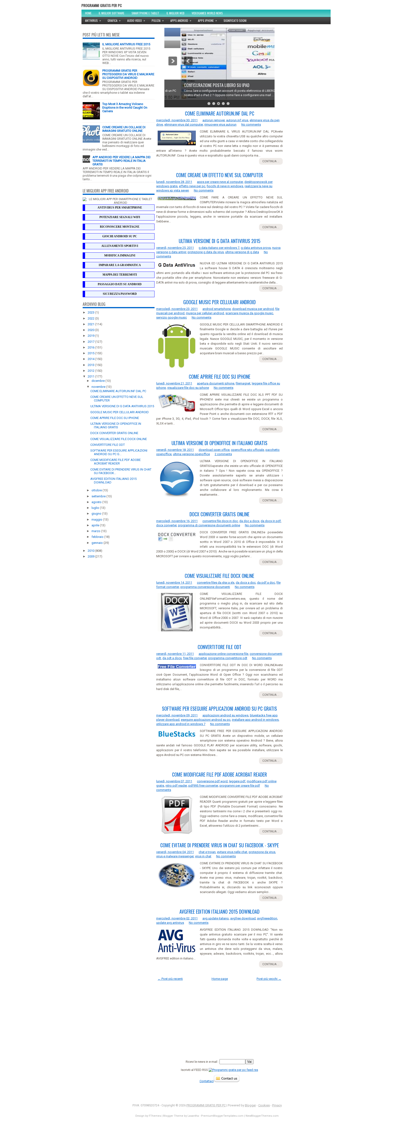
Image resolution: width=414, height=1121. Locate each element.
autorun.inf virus (237, 120)
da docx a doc (246, 582)
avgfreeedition (267, 918)
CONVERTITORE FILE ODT (107, 445)
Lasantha (193, 1115)
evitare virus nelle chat (232, 852)
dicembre (98, 381)
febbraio (98, 537)
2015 (91, 353)
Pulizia (158, 20)
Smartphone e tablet (145, 13)
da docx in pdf (271, 521)
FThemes (155, 1115)
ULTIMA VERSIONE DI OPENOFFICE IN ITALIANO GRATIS (115, 425)
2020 (91, 330)
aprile (96, 525)
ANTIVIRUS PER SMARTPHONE (120, 207)
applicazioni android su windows (225, 715)
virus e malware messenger (175, 856)
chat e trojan (207, 852)
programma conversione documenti (205, 587)
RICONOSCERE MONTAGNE (119, 226)
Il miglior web (175, 13)
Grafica (114, 20)
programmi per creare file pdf (239, 785)
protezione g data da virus (206, 252)
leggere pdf (237, 781)
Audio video (136, 20)
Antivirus (93, 20)
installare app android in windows (255, 719)
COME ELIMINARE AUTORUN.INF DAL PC (118, 391)
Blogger (250, 1105)
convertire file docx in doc (220, 521)
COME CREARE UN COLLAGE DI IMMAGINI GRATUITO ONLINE (123, 129)
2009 (91, 556)
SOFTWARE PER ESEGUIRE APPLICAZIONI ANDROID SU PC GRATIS (219, 708)
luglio (96, 508)
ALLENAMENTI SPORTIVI (119, 246)
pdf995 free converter (203, 785)
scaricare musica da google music (249, 313)
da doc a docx (249, 521)
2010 (91, 550)
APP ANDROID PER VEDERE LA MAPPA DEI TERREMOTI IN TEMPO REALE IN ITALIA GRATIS (121, 160)
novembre (99, 387)
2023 (91, 312)
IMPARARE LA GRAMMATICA (120, 265)
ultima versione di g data (242, 252)
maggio (97, 519)
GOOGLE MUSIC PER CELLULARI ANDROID (119, 412)
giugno (97, 513)
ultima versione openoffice (191, 454)
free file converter (195, 658)
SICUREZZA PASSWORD (120, 294)
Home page (220, 979)
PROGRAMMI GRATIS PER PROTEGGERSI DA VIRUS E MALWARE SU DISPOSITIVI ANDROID (128, 74)
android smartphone (216, 309)
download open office (214, 450)
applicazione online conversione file (223, 654)
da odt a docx (172, 658)
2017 (91, 341)
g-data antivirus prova (256, 248)
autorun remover (213, 120)
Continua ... (270, 161)
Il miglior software (111, 13)
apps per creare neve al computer (220, 182)
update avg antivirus (170, 922)
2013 (91, 365)
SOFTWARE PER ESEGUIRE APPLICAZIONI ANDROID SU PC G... (118, 452)
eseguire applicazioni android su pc (205, 719)
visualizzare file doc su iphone (188, 387)
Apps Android (180, 20)
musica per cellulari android (205, 313)
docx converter (166, 525)
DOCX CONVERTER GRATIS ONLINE (114, 433)
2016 (91, 347)
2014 (91, 359)
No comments (251, 124)
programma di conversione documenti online (209, 525)
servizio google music (171, 317)
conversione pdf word (212, 781)
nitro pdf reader (176, 785)
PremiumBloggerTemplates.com (222, 1115)
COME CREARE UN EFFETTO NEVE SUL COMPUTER (219, 175)
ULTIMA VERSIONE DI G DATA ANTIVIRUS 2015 (122, 406)
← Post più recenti (170, 979)
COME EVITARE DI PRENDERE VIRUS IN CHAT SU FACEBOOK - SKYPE (219, 845)
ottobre (97, 490)
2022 (91, 318)
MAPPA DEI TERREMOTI (120, 274)
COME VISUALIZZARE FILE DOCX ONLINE (118, 439)
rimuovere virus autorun (220, 124)
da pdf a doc (266, 582)
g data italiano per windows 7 (219, 248)
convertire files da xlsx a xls (215, 582)
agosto (97, 502)
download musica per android (253, 309)
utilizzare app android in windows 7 (180, 724)
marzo (96, 531)
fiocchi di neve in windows (225, 186)
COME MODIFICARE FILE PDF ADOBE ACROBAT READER (115, 461)
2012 (91, 370)
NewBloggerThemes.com (262, 1115)
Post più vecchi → (269, 979)
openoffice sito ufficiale (247, 450)
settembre (99, 496)
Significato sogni (235, 20)
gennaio (98, 543)
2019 (91, 335)
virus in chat (203, 856)
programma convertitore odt (227, 658)
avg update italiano (215, 918)
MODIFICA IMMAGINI (119, 255)
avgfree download (243, 918)
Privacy (277, 1105)
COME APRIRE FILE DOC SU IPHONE (114, 418)
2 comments (223, 454)
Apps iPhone (207, 20)
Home (88, 13)
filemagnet (243, 383)
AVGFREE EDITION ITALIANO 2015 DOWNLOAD (219, 911)
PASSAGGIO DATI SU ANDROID (120, 284)
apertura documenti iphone (215, 383)
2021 (91, 324)
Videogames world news (207, 13)
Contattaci (207, 1081)
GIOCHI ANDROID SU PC (119, 236)
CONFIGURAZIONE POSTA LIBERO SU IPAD (200, 85)
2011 (91, 376)
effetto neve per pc (192, 186)
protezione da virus (262, 852)
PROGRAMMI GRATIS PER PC (101, 5)
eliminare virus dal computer (183, 124)
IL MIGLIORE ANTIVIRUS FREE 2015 (126, 44)
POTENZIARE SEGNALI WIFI (119, 217)
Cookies (264, 1105)
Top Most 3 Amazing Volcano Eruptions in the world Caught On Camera (124, 107)
